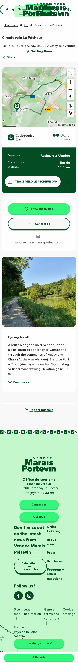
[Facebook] (18, 597)
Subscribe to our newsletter (30, 566)
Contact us (39, 504)
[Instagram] (29, 597)
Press (51, 552)
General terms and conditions (52, 613)
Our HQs (39, 517)
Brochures (55, 561)
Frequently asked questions (55, 574)
